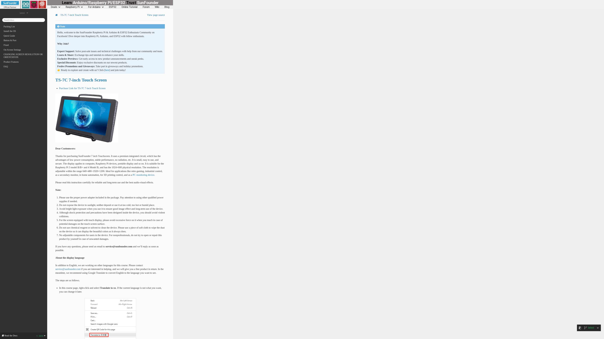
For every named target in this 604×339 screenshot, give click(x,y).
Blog (166, 7)
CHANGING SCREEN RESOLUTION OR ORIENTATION (23, 55)
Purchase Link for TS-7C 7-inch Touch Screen (82, 88)
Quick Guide (9, 36)
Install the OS (10, 31)
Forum (146, 7)
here (107, 70)
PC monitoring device (143, 175)
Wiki (157, 7)
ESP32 (112, 7)
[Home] (56, 15)
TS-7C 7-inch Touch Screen (74, 15)
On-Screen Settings (12, 50)
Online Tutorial (129, 7)
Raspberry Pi (73, 7)
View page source (156, 15)
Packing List (9, 26)
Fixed (6, 45)
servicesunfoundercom (68, 269)
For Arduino (94, 7)
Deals (54, 7)
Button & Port (10, 40)
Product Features (11, 62)
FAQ (6, 66)
